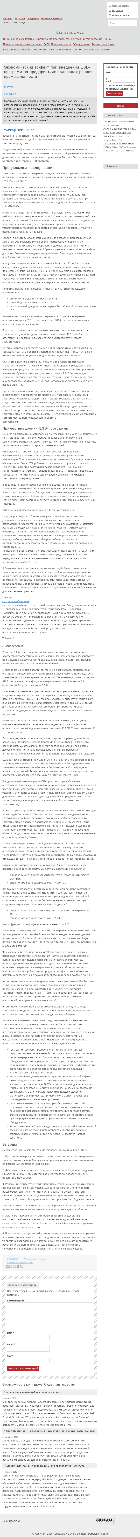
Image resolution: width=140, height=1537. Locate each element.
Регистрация (19, 22)
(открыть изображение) (16, 601)
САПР (47, 44)
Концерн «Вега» (110, 140)
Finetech (123, 143)
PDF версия (10, 93)
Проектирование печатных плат (22, 44)
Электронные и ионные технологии (24, 49)
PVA (120, 147)
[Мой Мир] (18, 1266)
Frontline (107, 121)
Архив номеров (120, 15)
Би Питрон (114, 125)
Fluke (115, 147)
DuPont (122, 136)
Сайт (10, 1355)
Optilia (106, 132)
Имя (108, 72)
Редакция (20, 18)
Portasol (106, 151)
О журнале (33, 18)
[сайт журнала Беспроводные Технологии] (105, 1521)
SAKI (129, 129)
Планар (131, 121)
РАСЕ (125, 129)
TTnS (120, 140)
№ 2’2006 (8, 87)
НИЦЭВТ (107, 136)
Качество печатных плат (62, 49)
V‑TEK (112, 132)
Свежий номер (120, 5)
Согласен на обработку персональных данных (120, 87)
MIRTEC (131, 143)
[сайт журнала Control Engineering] (128, 1521)
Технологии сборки (103, 44)
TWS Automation (110, 143)
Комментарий (16, 1300)
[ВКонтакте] (7, 1266)
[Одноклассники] (14, 1266)
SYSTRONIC (108, 147)
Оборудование (81, 44)
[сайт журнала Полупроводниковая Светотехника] (78, 1521)
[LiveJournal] (21, 1266)
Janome (106, 125)
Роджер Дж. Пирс (18, 130)
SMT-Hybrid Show (118, 151)
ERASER (128, 136)
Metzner (129, 151)
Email (11, 1344)
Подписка (117, 10)
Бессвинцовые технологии (94, 49)
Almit (129, 132)
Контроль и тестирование (86, 39)
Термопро (121, 132)
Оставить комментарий (20, 1262)
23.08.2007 (12, 1259)
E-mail (108, 80)
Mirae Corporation (120, 121)
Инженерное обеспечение (19, 39)
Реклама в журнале (51, 18)
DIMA (134, 129)
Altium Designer (112, 128)
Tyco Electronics (129, 147)
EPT (105, 154)
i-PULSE (115, 136)
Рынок (107, 39)
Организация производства (52, 39)
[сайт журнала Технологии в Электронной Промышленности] (53, 1521)
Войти (6, 22)
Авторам (7, 18)
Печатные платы (61, 44)
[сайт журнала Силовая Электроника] (32, 1521)
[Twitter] (11, 1266)
